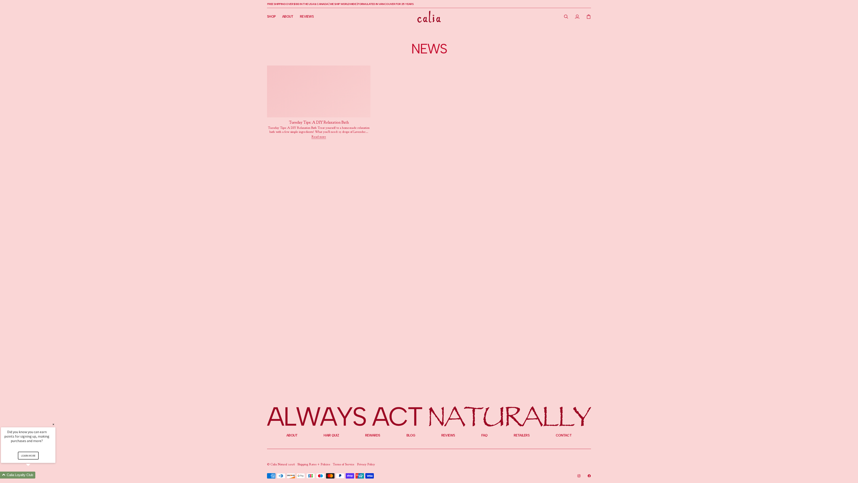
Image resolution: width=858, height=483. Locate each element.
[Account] (577, 17)
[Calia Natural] (429, 16)
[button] (566, 17)
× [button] (53, 424)
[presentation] (318, 122)
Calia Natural (279, 464)
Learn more (28, 455)
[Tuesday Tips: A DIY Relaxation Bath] (318, 91)
